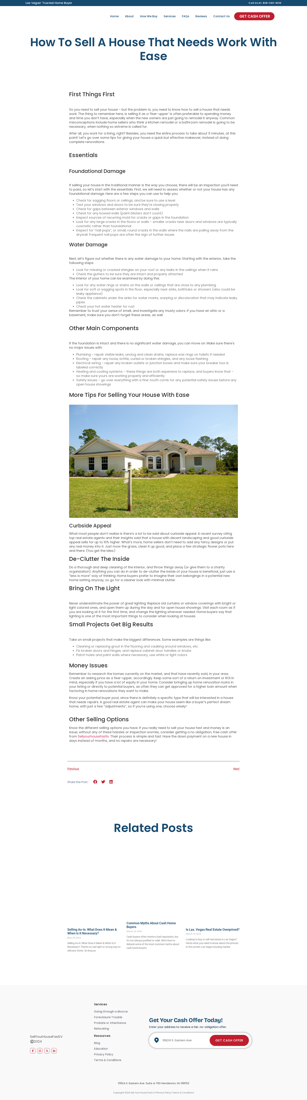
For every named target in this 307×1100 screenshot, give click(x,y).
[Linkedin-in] (54, 1050)
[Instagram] (39, 1050)
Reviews (201, 16)
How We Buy (148, 16)
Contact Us (221, 16)
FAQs (185, 16)
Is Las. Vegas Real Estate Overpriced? (212, 929)
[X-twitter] (47, 1050)
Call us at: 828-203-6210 (265, 3)
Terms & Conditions (183, 1092)
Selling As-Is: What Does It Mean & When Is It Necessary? (92, 931)
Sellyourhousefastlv (93, 736)
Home (114, 16)
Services (170, 16)
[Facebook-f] (32, 1050)
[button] (95, 782)
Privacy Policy (163, 1092)
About (129, 16)
